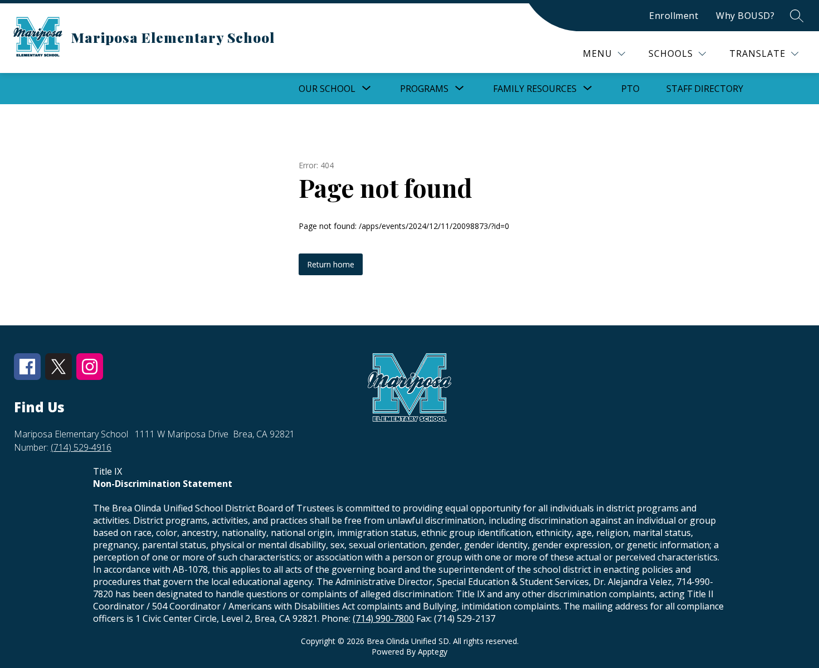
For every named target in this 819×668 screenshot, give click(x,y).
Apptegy (432, 651)
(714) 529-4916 (81, 447)
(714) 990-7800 (383, 618)
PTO (630, 88)
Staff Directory (704, 88)
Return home (330, 264)
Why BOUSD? (745, 15)
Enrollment (673, 15)
